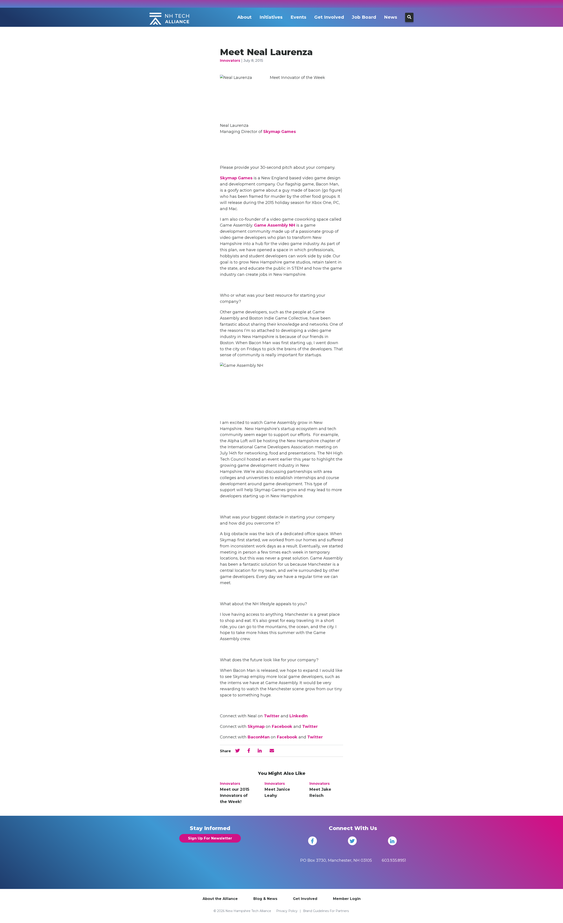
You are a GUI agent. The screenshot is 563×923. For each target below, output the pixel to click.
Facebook (282, 726)
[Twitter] (352, 840)
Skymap (256, 726)
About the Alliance (220, 899)
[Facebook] (312, 840)
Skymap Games (279, 131)
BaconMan (259, 737)
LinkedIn (298, 716)
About (244, 17)
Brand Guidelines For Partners (326, 911)
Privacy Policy (287, 911)
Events (298, 17)
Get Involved (329, 17)
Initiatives (271, 17)
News (390, 17)
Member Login (347, 899)
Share (225, 751)
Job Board (364, 17)
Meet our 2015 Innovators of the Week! (234, 795)
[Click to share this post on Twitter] (237, 750)
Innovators (230, 60)
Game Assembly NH (274, 225)
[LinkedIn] (392, 840)
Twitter (272, 716)
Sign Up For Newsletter (210, 838)
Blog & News (265, 899)
